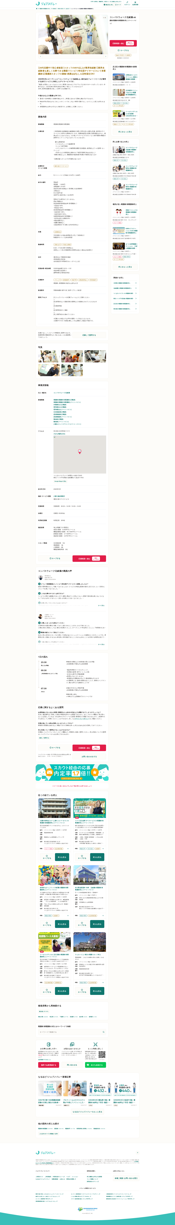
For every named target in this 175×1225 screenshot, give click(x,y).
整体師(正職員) (59, 419)
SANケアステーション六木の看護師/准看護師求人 (131, 230)
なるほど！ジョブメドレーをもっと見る (87, 1111)
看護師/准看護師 (45, 1128)
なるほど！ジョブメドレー (43, 1179)
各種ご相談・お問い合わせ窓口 (126, 1178)
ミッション (75, 1176)
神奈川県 (43, 1017)
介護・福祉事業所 (59, 496)
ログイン (127, 4)
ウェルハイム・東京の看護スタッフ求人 (88, 954)
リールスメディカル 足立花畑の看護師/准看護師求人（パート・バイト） (54, 955)
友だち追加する (97, 1065)
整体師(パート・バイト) (61, 422)
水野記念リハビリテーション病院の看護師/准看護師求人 (131, 77)
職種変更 (101, 1)
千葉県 (64, 1017)
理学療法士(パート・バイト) (63, 409)
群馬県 (93, 1017)
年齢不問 (74, 280)
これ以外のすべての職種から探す (48, 1134)
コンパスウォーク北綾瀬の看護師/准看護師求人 (131, 149)
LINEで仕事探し (94, 1)
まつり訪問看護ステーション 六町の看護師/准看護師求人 (131, 246)
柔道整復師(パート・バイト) (63, 417)
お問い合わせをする (89, 756)
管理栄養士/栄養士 (84, 1128)
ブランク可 (57, 280)
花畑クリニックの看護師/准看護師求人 (131, 212)
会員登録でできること (44, 1059)
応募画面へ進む (123, 43)
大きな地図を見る (59, 434)
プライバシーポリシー (82, 719)
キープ (119, 5)
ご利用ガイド (106, 1)
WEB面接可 (93, 280)
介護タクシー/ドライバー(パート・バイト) (67, 424)
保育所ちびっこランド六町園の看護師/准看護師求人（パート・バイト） (54, 888)
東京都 (44, 1011)
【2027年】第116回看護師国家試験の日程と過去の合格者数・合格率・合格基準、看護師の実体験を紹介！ (49, 1101)
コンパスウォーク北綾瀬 (62, 393)
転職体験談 (55, 1179)
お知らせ (62, 1179)
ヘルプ (68, 1176)
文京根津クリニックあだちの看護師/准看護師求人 (131, 92)
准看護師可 (66, 280)
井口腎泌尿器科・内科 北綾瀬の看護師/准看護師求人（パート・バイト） (89, 888)
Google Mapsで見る (60, 481)
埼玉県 (54, 1017)
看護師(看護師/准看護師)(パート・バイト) (67, 402)
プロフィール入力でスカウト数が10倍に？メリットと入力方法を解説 (74, 1101)
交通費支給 (57, 232)
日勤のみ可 (57, 244)
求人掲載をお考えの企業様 (94, 1176)
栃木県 (83, 1017)
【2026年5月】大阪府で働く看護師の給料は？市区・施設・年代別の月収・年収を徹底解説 (124, 1101)
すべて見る (101, 605)
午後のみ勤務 (67, 244)
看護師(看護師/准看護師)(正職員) (64, 400)
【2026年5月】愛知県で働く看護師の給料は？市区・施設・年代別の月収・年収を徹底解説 (99, 1101)
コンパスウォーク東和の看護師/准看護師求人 (131, 168)
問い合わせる (72, 1065)
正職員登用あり (83, 280)
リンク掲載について (92, 1179)
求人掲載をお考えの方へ (116, 1)
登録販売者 (99, 1128)
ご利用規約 (48, 1176)
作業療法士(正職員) (60, 405)
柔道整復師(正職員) (60, 414)
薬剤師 (59, 1128)
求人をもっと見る (125, 131)
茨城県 (74, 1017)
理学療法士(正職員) (60, 407)
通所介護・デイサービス (61, 166)
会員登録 (135, 4)
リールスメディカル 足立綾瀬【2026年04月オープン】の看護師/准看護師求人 (131, 113)
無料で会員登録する (48, 1065)
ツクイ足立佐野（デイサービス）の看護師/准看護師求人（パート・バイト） (89, 822)
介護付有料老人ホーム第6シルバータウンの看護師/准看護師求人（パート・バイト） (54, 822)
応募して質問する (89, 335)
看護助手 (70, 1128)
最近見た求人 (109, 5)
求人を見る (62, 857)
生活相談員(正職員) (60, 412)
